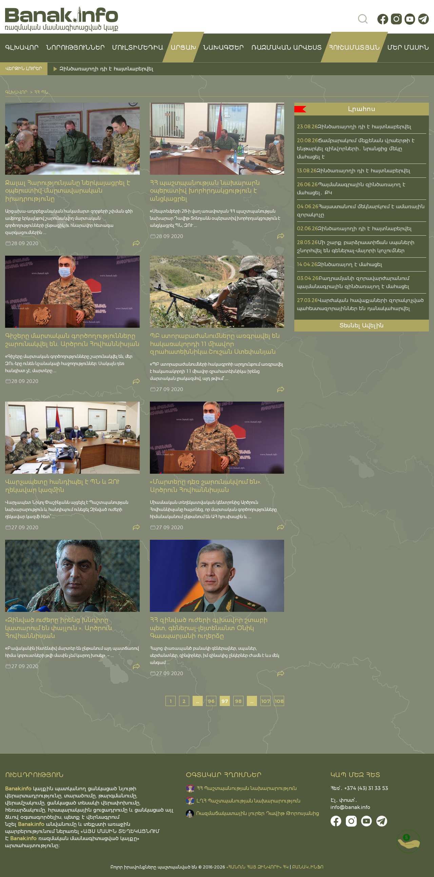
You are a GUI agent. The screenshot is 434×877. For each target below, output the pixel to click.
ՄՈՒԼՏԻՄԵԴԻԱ (137, 47)
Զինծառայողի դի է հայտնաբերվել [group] (106, 68)
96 (211, 701)
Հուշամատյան (354, 47)
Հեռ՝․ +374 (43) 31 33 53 (359, 788)
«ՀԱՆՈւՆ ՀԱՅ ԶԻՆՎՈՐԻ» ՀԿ (257, 867)
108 (279, 701)
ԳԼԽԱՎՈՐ (22, 47)
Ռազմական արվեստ (286, 47)
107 (265, 701)
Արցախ (183, 47)
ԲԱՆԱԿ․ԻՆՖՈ (307, 867)
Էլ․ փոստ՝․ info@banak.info (350, 803)
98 (238, 701)
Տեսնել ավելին (361, 325)
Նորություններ (75, 47)
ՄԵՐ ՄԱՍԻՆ (408, 47)
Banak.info (23, 838)
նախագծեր (223, 47)
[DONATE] (408, 841)
